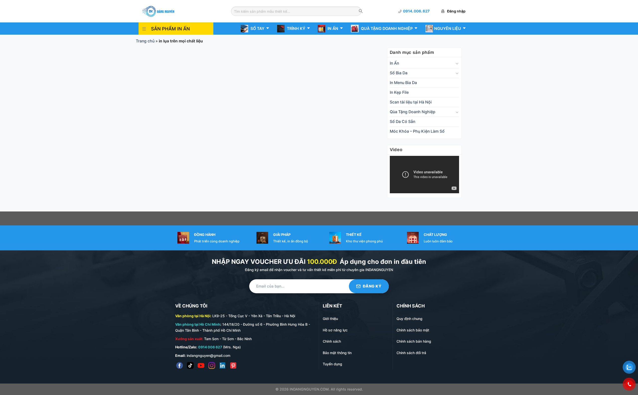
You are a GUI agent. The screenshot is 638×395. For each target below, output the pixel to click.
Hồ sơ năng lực (335, 330)
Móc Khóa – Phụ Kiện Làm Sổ (417, 131)
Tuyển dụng (332, 364)
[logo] (158, 10)
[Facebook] (179, 365)
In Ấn (394, 63)
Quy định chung (409, 318)
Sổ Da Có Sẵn (402, 121)
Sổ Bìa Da (398, 73)
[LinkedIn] (222, 365)
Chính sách (332, 341)
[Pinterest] (233, 365)
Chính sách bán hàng (414, 341)
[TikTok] (190, 365)
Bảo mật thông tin (337, 353)
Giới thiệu (330, 318)
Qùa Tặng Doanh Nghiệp (412, 111)
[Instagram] (211, 365)
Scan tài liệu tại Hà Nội (411, 102)
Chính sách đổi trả (411, 353)
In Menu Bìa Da (403, 82)
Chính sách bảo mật (413, 330)
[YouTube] (201, 365)
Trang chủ (145, 41)
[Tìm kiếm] (361, 11)
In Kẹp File (399, 92)
